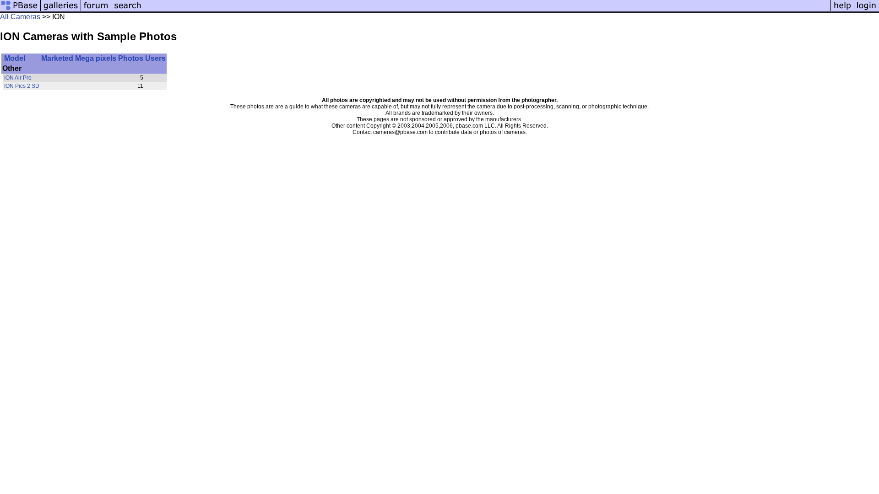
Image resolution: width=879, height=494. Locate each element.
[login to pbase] (866, 10)
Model (14, 58)
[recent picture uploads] (61, 10)
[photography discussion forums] (96, 10)
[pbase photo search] (127, 10)
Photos (130, 58)
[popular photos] (487, 10)
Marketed (57, 58)
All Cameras (20, 17)
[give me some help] (842, 10)
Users (155, 58)
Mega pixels (95, 58)
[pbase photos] (20, 10)
